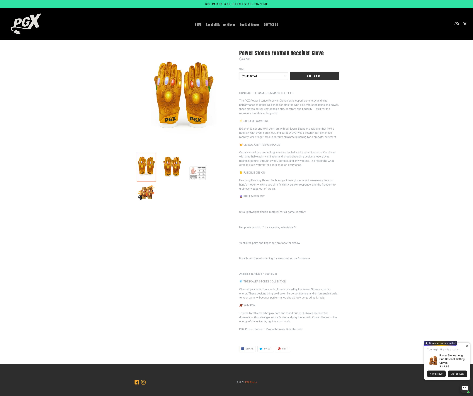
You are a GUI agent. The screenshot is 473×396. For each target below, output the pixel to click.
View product (436, 373)
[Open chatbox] (465, 388)
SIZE (242, 69)
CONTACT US (271, 24)
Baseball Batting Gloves (221, 24)
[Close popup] (467, 346)
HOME (198, 24)
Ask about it (457, 373)
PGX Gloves (251, 382)
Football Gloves (249, 24)
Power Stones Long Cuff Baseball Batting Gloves (452, 359)
